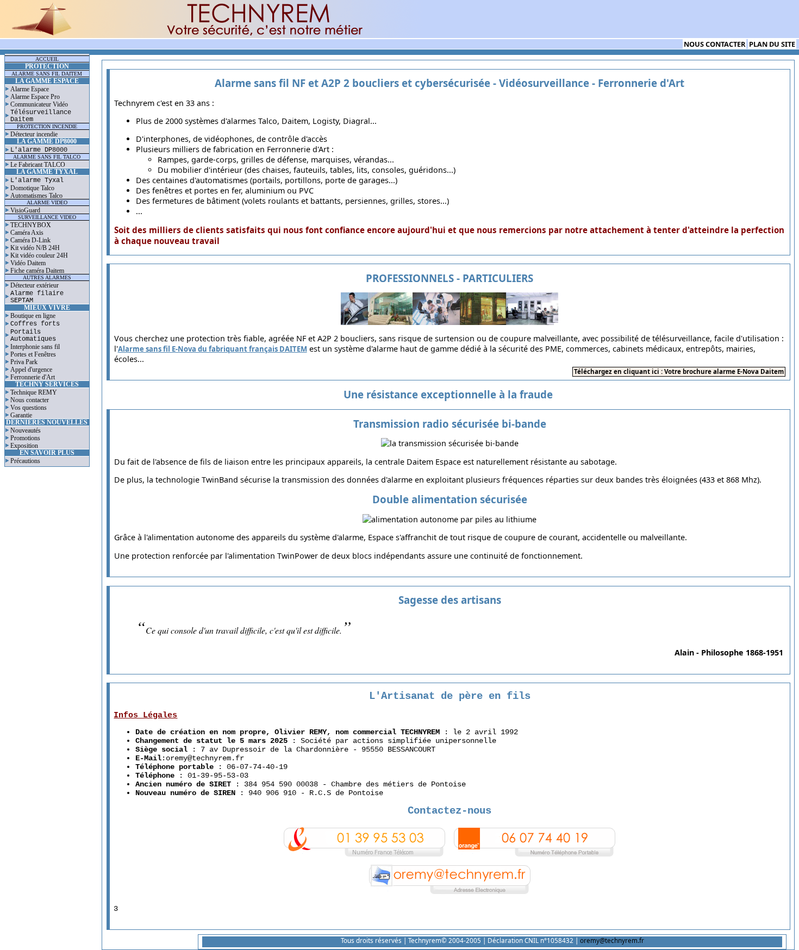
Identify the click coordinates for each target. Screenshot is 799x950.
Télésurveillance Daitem (40, 116)
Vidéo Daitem (28, 263)
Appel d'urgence (31, 369)
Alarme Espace (29, 89)
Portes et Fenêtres (33, 354)
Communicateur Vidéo (39, 104)
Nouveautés (25, 430)
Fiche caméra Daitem (37, 270)
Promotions (25, 438)
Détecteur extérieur (34, 285)
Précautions (25, 461)
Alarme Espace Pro (35, 96)
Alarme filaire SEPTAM (37, 297)
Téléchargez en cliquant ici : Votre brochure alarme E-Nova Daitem (679, 371)
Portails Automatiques (33, 335)
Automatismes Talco (36, 195)
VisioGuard (25, 210)
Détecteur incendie (34, 134)
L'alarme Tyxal (37, 180)
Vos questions (28, 407)
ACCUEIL (47, 59)
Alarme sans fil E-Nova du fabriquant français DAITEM (212, 349)
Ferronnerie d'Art (32, 377)
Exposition (24, 445)
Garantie (21, 415)
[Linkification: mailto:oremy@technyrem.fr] (450, 894)
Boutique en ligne (32, 315)
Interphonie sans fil (35, 346)
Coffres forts (35, 323)
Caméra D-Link (30, 240)
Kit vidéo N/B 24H (35, 248)
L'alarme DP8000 (38, 149)
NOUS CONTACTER (714, 44)
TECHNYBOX (30, 225)
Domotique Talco (32, 188)
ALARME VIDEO (47, 202)
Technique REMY (33, 392)
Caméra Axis (26, 232)
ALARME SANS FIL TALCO (46, 157)
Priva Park (24, 362)
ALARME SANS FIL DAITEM (46, 74)
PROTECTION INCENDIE (47, 126)
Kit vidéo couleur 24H (39, 255)
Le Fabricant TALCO (37, 164)
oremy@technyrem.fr (205, 758)
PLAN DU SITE (772, 44)
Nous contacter (29, 400)
